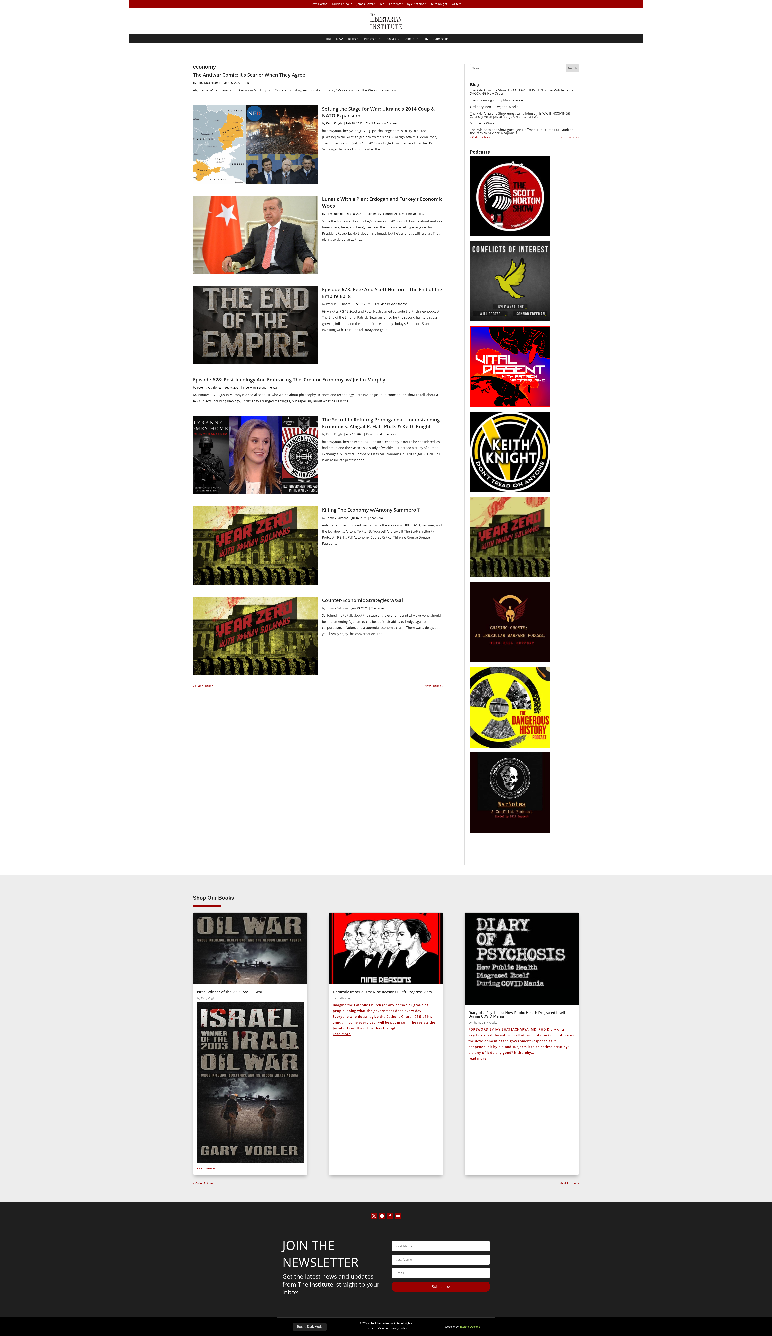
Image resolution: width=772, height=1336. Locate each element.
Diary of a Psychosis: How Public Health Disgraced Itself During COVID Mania (516, 1014)
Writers (456, 4)
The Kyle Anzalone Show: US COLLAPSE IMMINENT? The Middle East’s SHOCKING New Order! (521, 92)
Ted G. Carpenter (391, 4)
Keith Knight (438, 4)
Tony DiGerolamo (208, 83)
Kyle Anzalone (416, 4)
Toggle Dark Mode (310, 1326)
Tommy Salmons (337, 518)
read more (206, 1168)
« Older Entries (203, 686)
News (340, 39)
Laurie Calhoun (342, 4)
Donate (409, 39)
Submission (441, 39)
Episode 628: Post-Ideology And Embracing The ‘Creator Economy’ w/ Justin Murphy (289, 379)
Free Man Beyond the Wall (391, 304)
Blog (425, 39)
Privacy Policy (398, 1328)
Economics (373, 214)
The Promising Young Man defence (496, 100)
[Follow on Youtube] (398, 1216)
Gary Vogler (209, 998)
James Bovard (366, 4)
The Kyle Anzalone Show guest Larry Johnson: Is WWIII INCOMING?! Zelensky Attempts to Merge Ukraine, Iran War (520, 115)
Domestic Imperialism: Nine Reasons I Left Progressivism (382, 991)
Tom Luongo (334, 214)
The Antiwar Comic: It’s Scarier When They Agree (249, 74)
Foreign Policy (415, 214)
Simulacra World (482, 123)
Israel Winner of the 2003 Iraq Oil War (229, 991)
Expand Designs (469, 1326)
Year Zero (376, 518)
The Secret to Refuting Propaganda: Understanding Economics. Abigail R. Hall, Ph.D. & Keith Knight (381, 423)
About (328, 39)
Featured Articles (393, 214)
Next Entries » (434, 686)
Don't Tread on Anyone (381, 123)
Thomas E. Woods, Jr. (486, 1022)
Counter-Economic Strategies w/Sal (362, 600)
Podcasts (370, 39)
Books (352, 39)
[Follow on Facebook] (390, 1216)
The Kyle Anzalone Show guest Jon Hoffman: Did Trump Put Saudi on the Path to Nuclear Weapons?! (522, 131)
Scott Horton (319, 4)
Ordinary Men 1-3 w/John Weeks (494, 107)
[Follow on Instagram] (382, 1216)
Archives (390, 39)
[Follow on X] (374, 1216)
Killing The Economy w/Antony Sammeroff (371, 509)
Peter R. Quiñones (338, 304)
